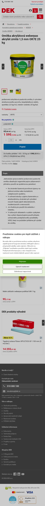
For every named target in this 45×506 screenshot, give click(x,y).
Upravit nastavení (22, 267)
